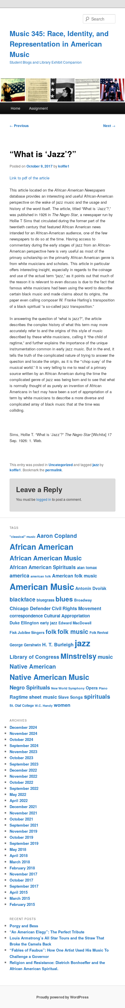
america (19, 575)
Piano (103, 688)
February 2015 (22, 904)
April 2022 (19, 800)
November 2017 (23, 874)
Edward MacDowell (74, 623)
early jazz (48, 623)
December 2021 (23, 806)
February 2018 (22, 868)
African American (41, 546)
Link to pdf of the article (29, 178)
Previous (19, 125)
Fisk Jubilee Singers (27, 632)
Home (15, 108)
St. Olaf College (22, 705)
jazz (95, 464)
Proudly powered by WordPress (62, 997)
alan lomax (87, 567)
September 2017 (24, 886)
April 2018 (19, 855)
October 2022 (21, 782)
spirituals (97, 696)
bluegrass (45, 600)
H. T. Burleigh (58, 644)
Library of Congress (34, 656)
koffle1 (63, 166)
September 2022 (24, 788)
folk (51, 631)
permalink (53, 469)
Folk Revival (99, 632)
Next (109, 125)
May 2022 (18, 794)
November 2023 (23, 751)
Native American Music (49, 677)
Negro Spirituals (30, 687)
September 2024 (24, 745)
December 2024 (23, 727)
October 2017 (21, 880)
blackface (22, 599)
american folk (41, 576)
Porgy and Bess (24, 925)
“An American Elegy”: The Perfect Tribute (47, 932)
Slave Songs (70, 697)
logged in (43, 499)
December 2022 (23, 770)
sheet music (43, 696)
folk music (73, 631)
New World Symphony (68, 688)
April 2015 (19, 892)
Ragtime (19, 697)
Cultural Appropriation (67, 615)
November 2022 (23, 776)
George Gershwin (25, 645)
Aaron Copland (57, 536)
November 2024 (23, 733)
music (105, 657)
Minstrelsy (78, 656)
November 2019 (23, 831)
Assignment (38, 108)
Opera (92, 688)
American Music (42, 586)
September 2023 (24, 764)
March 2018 (20, 861)
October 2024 (21, 739)
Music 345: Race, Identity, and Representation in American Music (59, 43)
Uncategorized (61, 464)
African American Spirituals (43, 567)
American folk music (74, 575)
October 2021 (21, 819)
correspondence (26, 615)
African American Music (46, 557)
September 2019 (24, 843)
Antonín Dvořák (90, 588)
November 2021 (23, 813)
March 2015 (20, 898)
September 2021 (24, 825)
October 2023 (21, 757)
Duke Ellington (24, 623)
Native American (33, 666)
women (62, 704)
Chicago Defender (30, 608)
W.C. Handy (44, 705)
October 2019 (21, 837)
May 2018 (18, 849)
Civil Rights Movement (76, 608)
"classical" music (22, 536)
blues (64, 599)
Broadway (83, 600)
